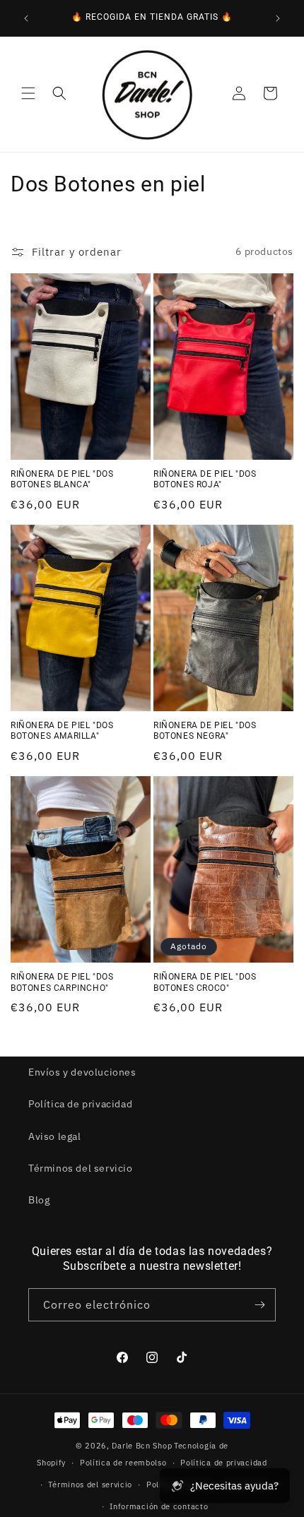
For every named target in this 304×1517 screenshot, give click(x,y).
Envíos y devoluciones (82, 1072)
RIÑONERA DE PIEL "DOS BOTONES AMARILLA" (62, 731)
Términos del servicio (80, 1168)
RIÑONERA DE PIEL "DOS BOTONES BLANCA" (62, 479)
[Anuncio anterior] (26, 18)
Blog (38, 1200)
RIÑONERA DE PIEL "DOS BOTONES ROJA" (205, 479)
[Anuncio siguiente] (277, 18)
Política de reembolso (123, 1463)
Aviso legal (54, 1136)
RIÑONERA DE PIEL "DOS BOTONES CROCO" (205, 982)
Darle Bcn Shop (142, 1446)
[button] (28, 93)
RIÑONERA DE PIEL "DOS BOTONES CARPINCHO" (62, 982)
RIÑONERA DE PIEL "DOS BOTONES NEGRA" (205, 731)
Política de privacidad (80, 1103)
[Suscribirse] (259, 1304)
